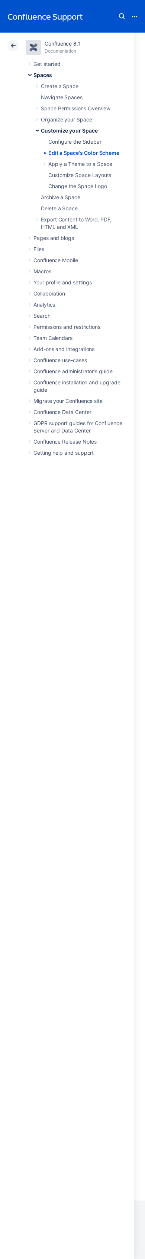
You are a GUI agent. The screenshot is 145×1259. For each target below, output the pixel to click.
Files (38, 249)
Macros (42, 271)
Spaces (42, 75)
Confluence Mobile (55, 260)
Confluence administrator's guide (73, 371)
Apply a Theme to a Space (80, 164)
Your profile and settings (62, 282)
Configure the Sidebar (75, 141)
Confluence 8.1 (62, 43)
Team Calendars (52, 338)
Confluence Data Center (62, 412)
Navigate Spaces (62, 97)
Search (122, 16)
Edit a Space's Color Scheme (83, 153)
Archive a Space (60, 197)
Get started (47, 64)
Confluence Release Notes (65, 441)
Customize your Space (69, 130)
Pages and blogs (53, 238)
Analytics (44, 304)
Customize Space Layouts (79, 175)
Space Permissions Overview (75, 108)
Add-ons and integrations (63, 349)
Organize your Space (66, 119)
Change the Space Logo (77, 186)
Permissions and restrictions (66, 327)
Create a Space (59, 86)
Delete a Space (59, 208)
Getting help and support (63, 453)
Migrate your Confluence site (68, 401)
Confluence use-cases (60, 360)
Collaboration (49, 293)
